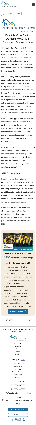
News (18, 351)
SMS (23, 360)
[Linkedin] (23, 419)
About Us (18, 346)
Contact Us (18, 354)
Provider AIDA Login (18, 372)
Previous (8, 320)
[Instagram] (19, 419)
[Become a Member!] (18, 242)
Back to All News (13, 14)
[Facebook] (12, 419)
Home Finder (18, 366)
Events (18, 349)
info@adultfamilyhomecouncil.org (18, 393)
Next (30, 320)
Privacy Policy (18, 374)
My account (18, 369)
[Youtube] (16, 419)
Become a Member (17, 311)
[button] (33, 4)
